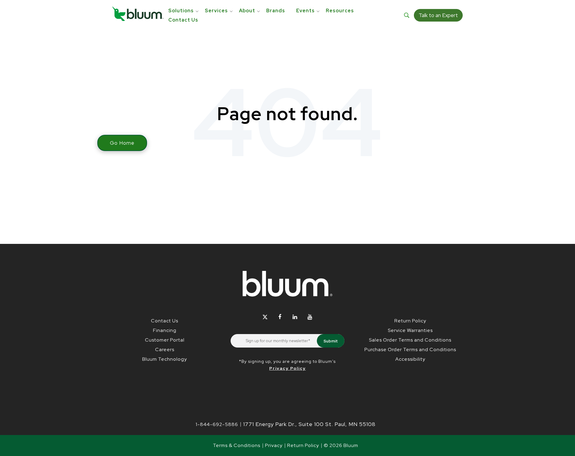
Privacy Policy (287, 368)
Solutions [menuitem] (181, 10)
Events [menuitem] (305, 10)
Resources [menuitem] (340, 10)
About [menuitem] (247, 10)
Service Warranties (410, 330)
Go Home (122, 143)
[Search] (407, 15)
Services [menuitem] (216, 10)
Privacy (273, 445)
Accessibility (410, 359)
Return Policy (410, 321)
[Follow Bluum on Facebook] (280, 317)
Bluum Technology (164, 359)
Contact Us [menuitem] (183, 20)
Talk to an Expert (438, 15)
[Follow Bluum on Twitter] (265, 317)
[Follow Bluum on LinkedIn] (295, 317)
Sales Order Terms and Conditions (410, 340)
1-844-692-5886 (217, 424)
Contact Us (164, 321)
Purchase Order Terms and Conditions (410, 349)
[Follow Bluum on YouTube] (310, 317)
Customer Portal (164, 340)
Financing (164, 330)
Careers (164, 349)
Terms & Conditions (236, 445)
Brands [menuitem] (275, 10)
